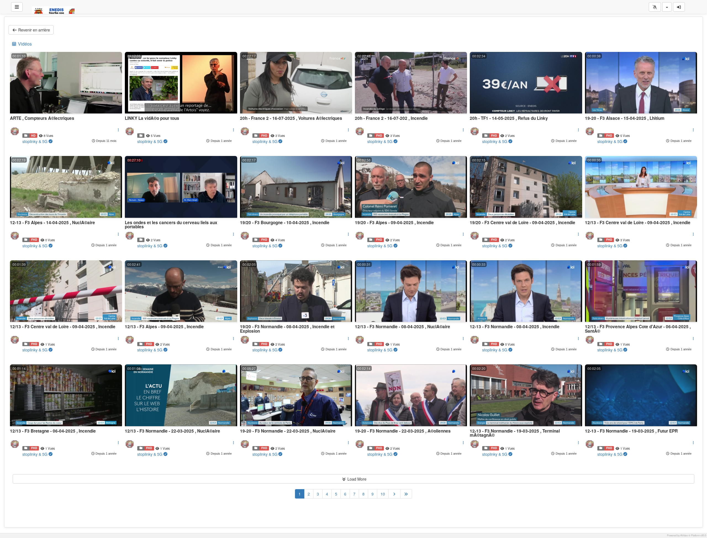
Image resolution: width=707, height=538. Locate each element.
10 (383, 494)
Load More (356, 479)
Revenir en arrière (33, 30)
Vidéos (24, 44)
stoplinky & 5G (35, 141)
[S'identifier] (679, 7)
